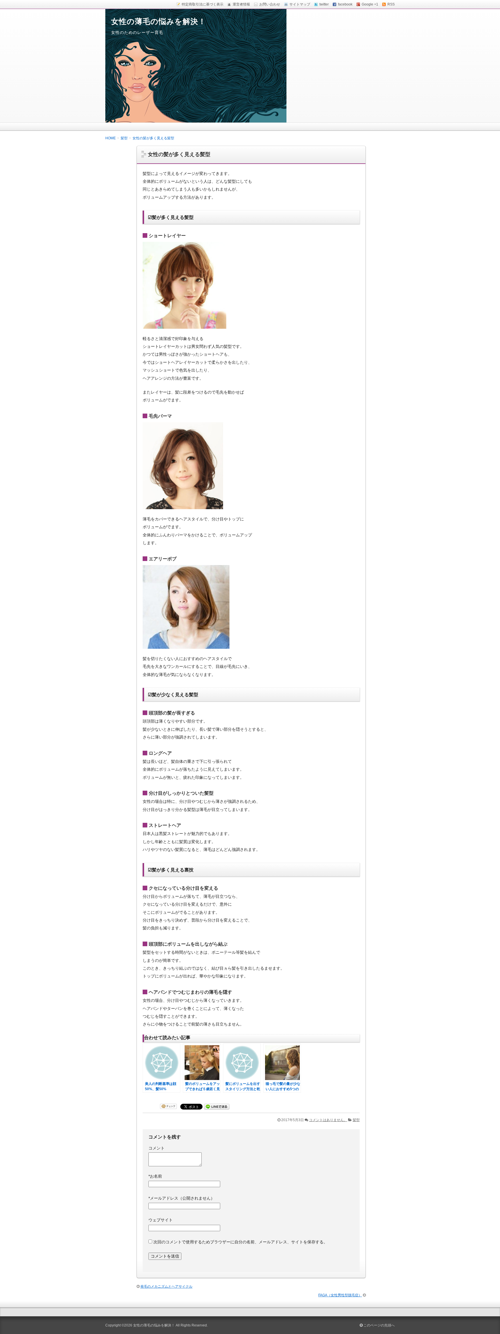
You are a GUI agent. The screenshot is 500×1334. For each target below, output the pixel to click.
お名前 (155, 1176)
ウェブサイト (160, 1220)
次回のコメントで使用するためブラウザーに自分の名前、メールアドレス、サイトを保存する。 (240, 1242)
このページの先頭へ (379, 1325)
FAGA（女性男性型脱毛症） (340, 1295)
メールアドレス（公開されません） (181, 1198)
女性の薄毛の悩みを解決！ (158, 21)
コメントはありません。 (328, 1120)
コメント (156, 1148)
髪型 (356, 1120)
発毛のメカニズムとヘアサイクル (166, 1286)
